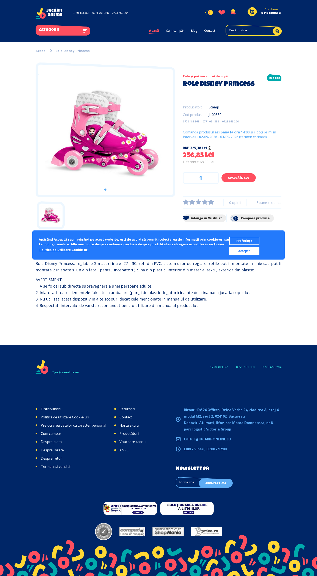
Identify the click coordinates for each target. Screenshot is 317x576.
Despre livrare (52, 450)
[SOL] (187, 508)
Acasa (41, 51)
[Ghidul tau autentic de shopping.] (132, 531)
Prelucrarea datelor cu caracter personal (73, 425)
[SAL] (130, 508)
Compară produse (255, 218)
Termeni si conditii (56, 466)
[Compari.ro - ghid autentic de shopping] (103, 531)
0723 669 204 (120, 13)
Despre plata (51, 441)
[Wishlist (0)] (221, 12)
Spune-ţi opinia (269, 202)
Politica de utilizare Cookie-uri (65, 417)
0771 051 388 (100, 13)
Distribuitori (51, 409)
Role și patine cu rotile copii (205, 76)
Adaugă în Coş (238, 178)
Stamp (214, 107)
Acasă (154, 30)
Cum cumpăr (175, 30)
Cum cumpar (51, 433)
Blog (194, 30)
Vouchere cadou (132, 441)
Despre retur (51, 458)
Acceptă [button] (244, 251)
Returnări (127, 409)
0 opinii (235, 202)
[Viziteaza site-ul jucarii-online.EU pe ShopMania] (168, 531)
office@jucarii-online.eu (207, 439)
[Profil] (233, 12)
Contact (209, 30)
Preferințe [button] (244, 241)
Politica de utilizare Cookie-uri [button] (63, 249)
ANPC (124, 450)
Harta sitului (129, 425)
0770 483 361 (81, 13)
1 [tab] (105, 189)
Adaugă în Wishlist (206, 218)
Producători (129, 433)
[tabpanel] (105, 134)
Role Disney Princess (72, 51)
